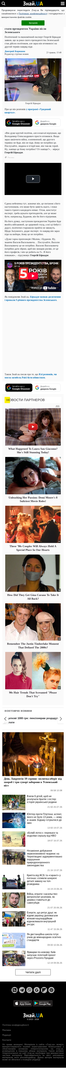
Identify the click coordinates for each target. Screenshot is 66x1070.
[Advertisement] (33, 337)
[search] (3, 3)
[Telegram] (22, 990)
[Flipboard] (44, 990)
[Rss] (15, 990)
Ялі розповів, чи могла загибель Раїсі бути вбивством (31, 375)
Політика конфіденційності (15, 1025)
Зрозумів (33, 23)
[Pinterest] (51, 990)
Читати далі (33, 972)
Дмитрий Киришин (15, 51)
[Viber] (29, 990)
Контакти (6, 1040)
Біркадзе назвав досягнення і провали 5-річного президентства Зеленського (33, 298)
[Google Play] (43, 1003)
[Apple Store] (23, 1003)
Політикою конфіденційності (33, 13)
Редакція (6, 1035)
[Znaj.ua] (33, 3)
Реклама (6, 1030)
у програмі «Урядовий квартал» (28, 110)
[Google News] (37, 990)
